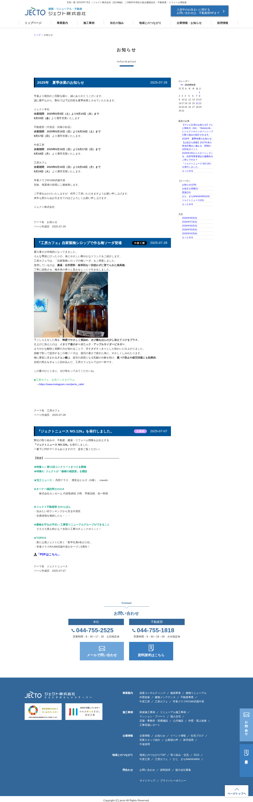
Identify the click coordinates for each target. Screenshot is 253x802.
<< (182, 85)
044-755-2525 (95, 630)
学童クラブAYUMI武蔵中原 (188, 701)
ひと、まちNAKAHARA (186, 759)
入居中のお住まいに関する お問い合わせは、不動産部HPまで (198, 11)
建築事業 (175, 692)
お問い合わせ (246, 726)
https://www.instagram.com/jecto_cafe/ (61, 384)
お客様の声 (171, 739)
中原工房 (144, 701)
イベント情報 (178, 735)
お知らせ (52, 222)
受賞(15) (186, 192)
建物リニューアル (196, 692)
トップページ (33, 22)
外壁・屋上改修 (197, 720)
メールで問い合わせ (102, 655)
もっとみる (187, 171)
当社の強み (117, 22)
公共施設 (178, 720)
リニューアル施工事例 (173, 712)
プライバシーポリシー (173, 780)
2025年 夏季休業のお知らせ (60, 82)
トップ (37, 35)
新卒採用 (188, 739)
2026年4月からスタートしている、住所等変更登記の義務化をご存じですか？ (197, 156)
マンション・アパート (152, 716)
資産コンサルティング (152, 692)
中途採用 (144, 744)
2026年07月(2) (189, 222)
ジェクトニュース (57, 566)
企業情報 (144, 735)
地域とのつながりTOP (152, 754)
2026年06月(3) (189, 225)
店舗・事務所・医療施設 (153, 720)
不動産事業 (187, 697)
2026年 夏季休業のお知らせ (197, 138)
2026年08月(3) (189, 218)
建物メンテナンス (165, 697)
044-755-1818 (155, 630)
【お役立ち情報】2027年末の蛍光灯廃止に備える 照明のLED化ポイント (197, 145)
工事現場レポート (149, 724)
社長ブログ (197, 735)
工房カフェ (53, 410)
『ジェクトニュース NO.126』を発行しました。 (75, 431)
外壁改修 (144, 697)
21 (197, 103)
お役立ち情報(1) (190, 188)
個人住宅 (175, 716)
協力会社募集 (183, 769)
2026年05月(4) (189, 229)
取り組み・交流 (180, 754)
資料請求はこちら (151, 655)
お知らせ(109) (189, 184)
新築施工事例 (147, 712)
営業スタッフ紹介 (149, 739)
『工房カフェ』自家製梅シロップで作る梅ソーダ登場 (79, 243)
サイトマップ (147, 780)
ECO (196, 754)
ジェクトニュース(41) (193, 200)
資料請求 (246, 758)
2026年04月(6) (189, 233)
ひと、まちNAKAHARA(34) (196, 196)
